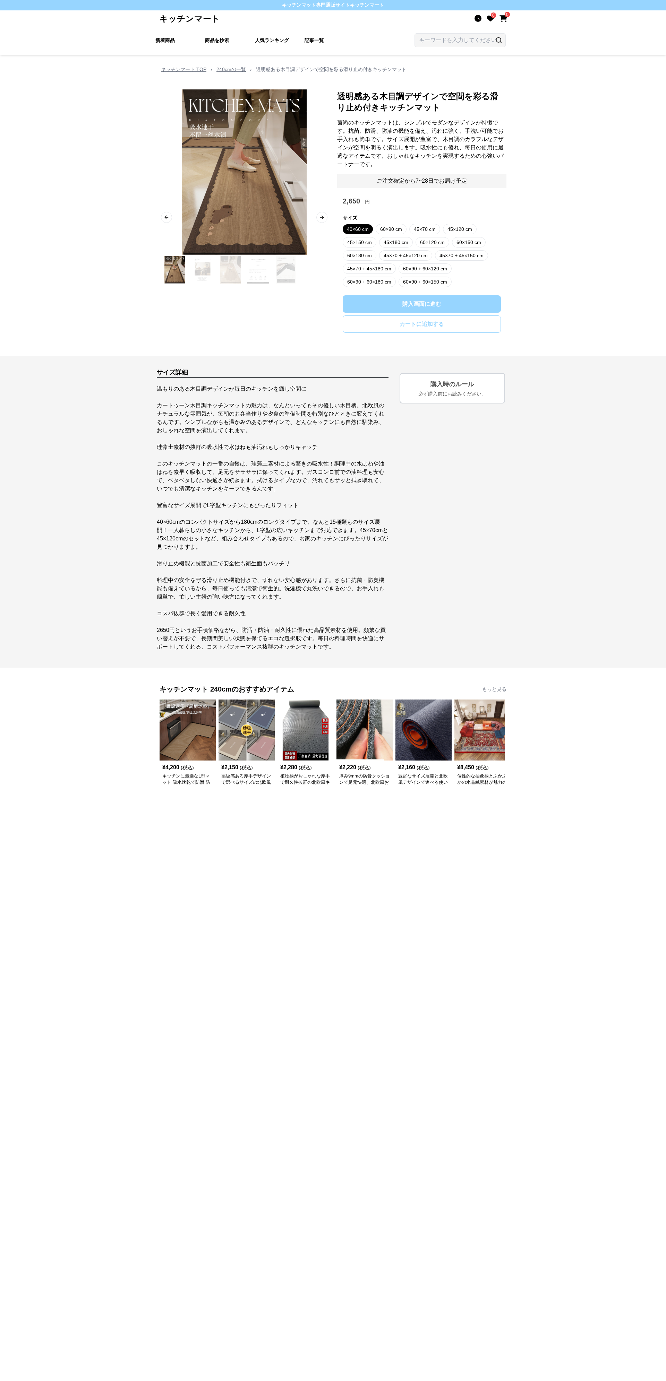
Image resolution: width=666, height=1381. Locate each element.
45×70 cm (425, 229)
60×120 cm (432, 242)
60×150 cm (468, 242)
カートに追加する (422, 324)
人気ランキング (272, 40)
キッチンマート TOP (183, 69)
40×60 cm (358, 229)
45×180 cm (396, 242)
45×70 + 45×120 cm (406, 255)
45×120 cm (459, 229)
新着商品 (165, 40)
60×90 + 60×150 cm (425, 282)
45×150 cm (359, 242)
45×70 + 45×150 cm (461, 255)
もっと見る (494, 689)
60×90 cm (391, 229)
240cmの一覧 (231, 69)
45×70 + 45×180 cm (369, 268)
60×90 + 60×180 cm (369, 282)
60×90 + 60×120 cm (425, 268)
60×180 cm (359, 255)
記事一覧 (314, 40)
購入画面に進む (421, 304)
